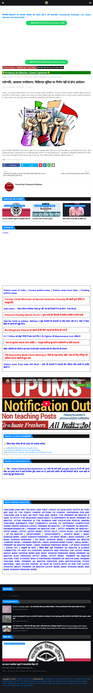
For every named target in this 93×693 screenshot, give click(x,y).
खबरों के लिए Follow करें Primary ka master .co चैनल (47, 23)
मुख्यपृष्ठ (4, 77)
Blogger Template (29, 690)
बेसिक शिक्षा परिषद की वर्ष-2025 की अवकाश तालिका (50, 67)
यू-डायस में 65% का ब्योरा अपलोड (42, 219)
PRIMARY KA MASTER (24, 679)
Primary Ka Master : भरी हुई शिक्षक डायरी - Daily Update (19, 67)
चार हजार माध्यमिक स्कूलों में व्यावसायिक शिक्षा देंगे (16, 219)
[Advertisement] (46, 42)
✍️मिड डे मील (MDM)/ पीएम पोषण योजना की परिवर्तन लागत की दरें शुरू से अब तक (28, 452)
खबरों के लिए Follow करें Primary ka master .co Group (47, 62)
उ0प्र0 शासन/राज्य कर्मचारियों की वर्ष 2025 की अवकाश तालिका (22, 450)
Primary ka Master (9, 87)
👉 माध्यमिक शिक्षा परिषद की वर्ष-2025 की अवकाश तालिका (20, 448)
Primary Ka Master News (15, 77)
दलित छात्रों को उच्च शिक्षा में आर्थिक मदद (74, 219)
